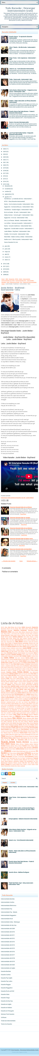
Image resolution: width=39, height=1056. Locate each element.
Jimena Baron (8, 687)
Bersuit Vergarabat (23, 643)
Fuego (2, 677)
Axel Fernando (19, 640)
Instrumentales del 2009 (8, 928)
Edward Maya (10, 667)
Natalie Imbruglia (5, 726)
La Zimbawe (19, 700)
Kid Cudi (6, 695)
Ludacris (33, 712)
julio (6, 246)
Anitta (10, 638)
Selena (13, 748)
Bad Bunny (19, 641)
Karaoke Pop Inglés (6, 978)
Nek (20, 726)
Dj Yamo (11, 664)
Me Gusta (21, 721)
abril (6, 254)
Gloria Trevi (35, 678)
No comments (10, 292)
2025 (4, 151)
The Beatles (8, 756)
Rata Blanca (24, 738)
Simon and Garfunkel (31, 751)
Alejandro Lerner (33, 630)
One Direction (25, 729)
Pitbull (3, 736)
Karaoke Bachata (6, 971)
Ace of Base (18, 627)
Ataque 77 (35, 638)
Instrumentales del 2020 (8, 964)
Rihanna (12, 744)
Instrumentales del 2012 (8, 938)
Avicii (7, 640)
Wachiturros (4, 762)
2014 (4, 181)
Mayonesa (9, 721)
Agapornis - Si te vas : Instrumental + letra (16, 217)
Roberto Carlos (29, 744)
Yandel (33, 764)
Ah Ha (12, 628)
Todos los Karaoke (6, 1024)
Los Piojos (27, 709)
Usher (4, 759)
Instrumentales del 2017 (8, 955)
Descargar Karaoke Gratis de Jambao (20, 517)
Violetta (22, 761)
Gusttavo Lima (30, 681)
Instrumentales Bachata (7, 899)
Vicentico (16, 759)
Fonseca (5, 675)
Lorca (2, 705)
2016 (4, 176)
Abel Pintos (11, 627)
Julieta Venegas (16, 691)
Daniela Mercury (26, 659)
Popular (5, 782)
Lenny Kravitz (22, 703)
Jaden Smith (18, 684)
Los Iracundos (34, 708)
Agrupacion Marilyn (6, 628)
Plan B (13, 736)
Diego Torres (27, 662)
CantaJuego (4, 649)
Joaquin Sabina (16, 687)
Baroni (6, 643)
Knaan (16, 695)
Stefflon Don (4, 754)
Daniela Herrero (18, 659)
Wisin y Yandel (5, 764)
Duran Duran (20, 665)
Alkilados (22, 633)
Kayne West (35, 692)
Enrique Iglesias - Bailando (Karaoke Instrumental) (23, 819)
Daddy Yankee (9, 658)
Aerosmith (28, 627)
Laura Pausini (15, 703)
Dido (22, 662)
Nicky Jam (15, 727)
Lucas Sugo (23, 712)
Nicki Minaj (9, 727)
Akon (20, 628)
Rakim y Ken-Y (12, 738)
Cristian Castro (26, 656)
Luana (17, 712)
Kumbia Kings (34, 695)
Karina (19, 692)
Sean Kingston (28, 747)
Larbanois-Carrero (10, 702)
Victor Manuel (23, 759)
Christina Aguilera (16, 654)
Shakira (7, 751)
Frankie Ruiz (35, 675)
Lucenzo (28, 712)
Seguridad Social (8, 748)
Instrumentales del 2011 (8, 935)
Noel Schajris (5, 729)
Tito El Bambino (29, 756)
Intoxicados (3, 684)
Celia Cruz (32, 651)
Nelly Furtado (24, 726)
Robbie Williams (20, 744)
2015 (4, 179)
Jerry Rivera (31, 686)
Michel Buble (9, 723)
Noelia (10, 729)
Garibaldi (15, 677)
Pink (32, 734)
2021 (4, 162)
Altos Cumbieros (34, 633)
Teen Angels (35, 754)
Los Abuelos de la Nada (13, 705)
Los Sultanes (33, 711)
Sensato (26, 748)
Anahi (2, 636)
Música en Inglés (14, 282)
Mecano (26, 721)
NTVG (20, 724)
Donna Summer (34, 664)
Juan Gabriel (19, 689)
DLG (2, 657)
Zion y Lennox (21, 766)
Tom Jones (6, 758)
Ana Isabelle (35, 635)
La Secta (7, 700)
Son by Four (34, 753)
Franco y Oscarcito (20, 675)
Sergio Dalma (32, 748)
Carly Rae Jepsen (13, 651)
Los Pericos (21, 709)
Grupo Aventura (11, 680)
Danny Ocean (11, 661)
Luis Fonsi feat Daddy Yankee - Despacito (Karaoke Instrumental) (21, 133)
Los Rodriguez (26, 711)
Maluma (18, 716)
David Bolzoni (30, 661)
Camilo (29, 648)
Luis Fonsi (16, 714)
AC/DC (2, 627)
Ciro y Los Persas (33, 654)
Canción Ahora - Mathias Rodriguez (19, 872)
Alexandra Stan (29, 632)
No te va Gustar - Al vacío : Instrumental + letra (17, 212)
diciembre (7, 186)
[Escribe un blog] (4, 500)
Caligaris (8, 648)
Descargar (11, 279)
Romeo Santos (10, 745)
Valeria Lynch (9, 759)
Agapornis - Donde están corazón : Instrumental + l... (19, 228)
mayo (6, 251)
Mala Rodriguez (5, 716)
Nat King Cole (26, 724)
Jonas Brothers (24, 687)
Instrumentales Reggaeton (8, 915)
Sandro (15, 747)
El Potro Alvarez (30, 668)
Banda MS (31, 641)
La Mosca (25, 698)
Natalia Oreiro (34, 724)
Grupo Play (26, 680)
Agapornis (35, 627)
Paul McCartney (15, 732)
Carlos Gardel (27, 649)
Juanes (7, 691)
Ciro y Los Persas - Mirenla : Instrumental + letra (17, 220)
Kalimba (3, 692)
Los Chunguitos (10, 708)
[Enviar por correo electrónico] (2, 500)
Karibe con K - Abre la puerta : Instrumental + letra (18, 239)
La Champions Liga (19, 697)
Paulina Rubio (24, 732)
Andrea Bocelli (8, 636)
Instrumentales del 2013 (8, 941)
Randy (18, 738)
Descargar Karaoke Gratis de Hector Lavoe (21, 538)
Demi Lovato (8, 662)
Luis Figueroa (9, 714)
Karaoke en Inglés (6, 1004)
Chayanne (9, 653)
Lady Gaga (26, 700)
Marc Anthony (17, 718)
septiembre (8, 194)
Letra (8, 282)
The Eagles (15, 756)
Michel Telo (16, 723)
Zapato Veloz (14, 766)
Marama (9, 718)
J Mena (13, 684)
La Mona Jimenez (18, 698)
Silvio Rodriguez (20, 751)
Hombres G (30, 683)
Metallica (31, 721)
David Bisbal (23, 661)
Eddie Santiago (34, 665)
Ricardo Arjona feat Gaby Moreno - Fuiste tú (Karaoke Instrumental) (21, 112)
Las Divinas (25, 702)
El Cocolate (28, 667)
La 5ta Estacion (9, 697)
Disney (33, 662)
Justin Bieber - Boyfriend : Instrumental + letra (17, 231)
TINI (8, 754)
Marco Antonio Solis (28, 718)
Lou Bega (8, 712)
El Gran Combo (11, 668)
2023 (4, 157)
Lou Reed (13, 712)
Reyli (37, 739)
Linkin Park (35, 703)
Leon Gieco (29, 703)
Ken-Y (24, 694)
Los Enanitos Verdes (19, 708)
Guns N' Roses (5, 681)
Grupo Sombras (33, 680)
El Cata (24, 667)
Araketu (25, 638)
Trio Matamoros (29, 758)
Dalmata (23, 657)
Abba (6, 627)
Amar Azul (13, 635)
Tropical (35, 758)
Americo (23, 635)
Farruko (25, 673)
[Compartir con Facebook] (8, 500)
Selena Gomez (20, 748)
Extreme (7, 673)
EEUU (16, 279)
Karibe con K (13, 692)
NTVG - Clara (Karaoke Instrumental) (14, 201)
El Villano (28, 670)
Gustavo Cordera (22, 681)
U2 (1, 759)
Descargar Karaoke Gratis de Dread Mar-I (21, 549)
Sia (12, 751)
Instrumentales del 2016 (8, 951)
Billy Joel (35, 643)
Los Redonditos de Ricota (15, 711)
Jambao (23, 684)
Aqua (21, 638)
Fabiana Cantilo (13, 673)
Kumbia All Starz (26, 695)
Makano (36, 714)
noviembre (8, 188)
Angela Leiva (4, 638)
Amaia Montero (5, 635)
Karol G (24, 692)
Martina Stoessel (31, 720)
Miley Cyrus (30, 723)
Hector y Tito (17, 683)
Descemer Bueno (17, 662)
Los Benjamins (10, 706)
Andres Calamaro (18, 636)
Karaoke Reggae (6, 984)
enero (6, 259)
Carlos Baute (20, 649)
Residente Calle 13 (24, 739)
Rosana (24, 745)
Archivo (13, 782)
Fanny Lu (20, 673)
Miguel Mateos (22, 723)
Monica (6, 724)
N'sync (16, 724)
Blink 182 (13, 644)
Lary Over (18, 702)
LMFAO (3, 697)
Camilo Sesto (35, 648)
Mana (28, 716)
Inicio (3, 279)
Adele (23, 627)
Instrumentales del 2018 (8, 958)
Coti (20, 656)
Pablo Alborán (24, 731)
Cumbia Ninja (34, 656)
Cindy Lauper (25, 654)
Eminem (3, 672)
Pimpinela (27, 734)
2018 (4, 170)
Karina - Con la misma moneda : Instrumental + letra (19, 204)
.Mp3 (7, 279)
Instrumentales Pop (21, 280)
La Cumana (27, 697)
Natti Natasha (14, 726)
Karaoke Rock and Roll (7, 991)
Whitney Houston (17, 762)
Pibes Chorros (21, 734)
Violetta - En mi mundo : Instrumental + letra (16, 234)
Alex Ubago (22, 632)
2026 (4, 149)
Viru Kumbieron (28, 761)
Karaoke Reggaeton (6, 988)
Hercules (24, 683)
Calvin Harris (19, 648)
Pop (21, 282)
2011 (4, 266)
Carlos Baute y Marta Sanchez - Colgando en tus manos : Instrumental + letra (23, 90)
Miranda (36, 723)
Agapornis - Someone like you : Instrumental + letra (18, 207)
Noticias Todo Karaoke (7, 1014)
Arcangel (30, 638)
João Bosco (12, 689)
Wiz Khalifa (13, 764)
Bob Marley (19, 644)
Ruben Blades (30, 745)
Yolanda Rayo (7, 766)
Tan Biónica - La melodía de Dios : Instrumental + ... (18, 198)
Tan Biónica (20, 754)
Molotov (2, 724)
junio (6, 249)
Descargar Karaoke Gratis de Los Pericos (21, 507)
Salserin (6, 747)
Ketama (32, 694)
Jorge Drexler (32, 687)
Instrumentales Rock (7, 918)
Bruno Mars (19, 646)
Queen (36, 736)
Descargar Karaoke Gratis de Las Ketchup (21, 528)
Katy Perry (29, 692)
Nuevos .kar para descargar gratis (19, 122)
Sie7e (14, 751)
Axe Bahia (11, 640)
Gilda (7, 678)
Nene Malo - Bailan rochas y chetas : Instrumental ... (19, 236)
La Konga (7, 698)
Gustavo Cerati (14, 681)
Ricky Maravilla (34, 742)
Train (23, 758)
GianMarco (20, 677)
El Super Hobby (21, 670)
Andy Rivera (27, 636)
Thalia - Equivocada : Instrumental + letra (20, 79)
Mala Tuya (12, 716)
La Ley (11, 698)
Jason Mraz (7, 686)
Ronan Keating (18, 745)
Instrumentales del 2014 (8, 945)
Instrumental (26, 279)
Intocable (36, 683)
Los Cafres (33, 706)
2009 (4, 272)
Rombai (3, 745)
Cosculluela (16, 656)
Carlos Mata (35, 649)
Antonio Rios (16, 638)
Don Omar (17, 664)
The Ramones (21, 756)
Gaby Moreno (8, 677)
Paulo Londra (32, 732)
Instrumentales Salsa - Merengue (10, 922)
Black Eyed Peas (6, 644)
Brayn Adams (34, 644)
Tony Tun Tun (18, 758)
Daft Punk (17, 657)
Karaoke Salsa (5, 994)
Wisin (36, 762)
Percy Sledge (15, 734)
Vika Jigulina (31, 759)
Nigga (20, 727)
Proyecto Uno (26, 736)
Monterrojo (11, 724)
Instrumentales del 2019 (8, 961)
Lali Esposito (33, 700)
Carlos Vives (4, 651)
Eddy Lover (4, 667)
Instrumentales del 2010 (8, 932)
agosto (7, 197)
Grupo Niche (19, 680)
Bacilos (33, 640)
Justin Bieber (30, 280)
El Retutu (8, 670)
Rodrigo (36, 744)
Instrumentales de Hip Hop (8, 925)
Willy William (31, 762)
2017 (4, 173)
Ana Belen (28, 635)
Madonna (31, 714)
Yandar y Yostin (27, 764)
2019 (4, 168)
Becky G (10, 643)
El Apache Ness (18, 667)
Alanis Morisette (29, 628)
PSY (19, 731)
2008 (4, 274)
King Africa (11, 695)
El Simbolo (13, 670)
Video (3, 284)
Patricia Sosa (7, 732)
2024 (4, 154)
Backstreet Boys (11, 641)
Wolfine (18, 764)
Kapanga (8, 692)
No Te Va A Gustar (33, 727)
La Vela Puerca (12, 700)
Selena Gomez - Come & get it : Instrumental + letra (18, 215)
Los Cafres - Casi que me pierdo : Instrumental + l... (18, 223)
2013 (4, 184)
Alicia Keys (17, 633)
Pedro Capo (9, 734)
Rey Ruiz (32, 739)
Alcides (36, 628)
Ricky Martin (5, 744)
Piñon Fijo (8, 736)
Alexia (5, 633)
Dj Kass (6, 664)
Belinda (16, 643)
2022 (4, 159)
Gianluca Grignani (28, 677)
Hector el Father (8, 683)
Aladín (23, 628)
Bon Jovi (24, 644)
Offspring (18, 729)
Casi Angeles (21, 651)
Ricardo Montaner (22, 742)
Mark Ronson (8, 720)
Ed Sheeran (26, 665)
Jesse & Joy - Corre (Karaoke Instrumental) (21, 68)
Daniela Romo (34, 659)
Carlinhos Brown (11, 649)
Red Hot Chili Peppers (33, 738)
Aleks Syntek (15, 632)
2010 (4, 269)
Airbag (16, 628)
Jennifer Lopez (15, 686)
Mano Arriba (34, 716)
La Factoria (33, 697)
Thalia (3, 756)
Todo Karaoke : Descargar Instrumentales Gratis (20, 9)
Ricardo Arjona (8, 741)
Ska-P (8, 753)
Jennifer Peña (23, 686)
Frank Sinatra (28, 675)
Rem (16, 739)
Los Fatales (28, 708)
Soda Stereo (20, 753)
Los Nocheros (5, 709)
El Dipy (5, 668)
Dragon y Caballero (5, 665)
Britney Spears (12, 646)
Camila (25, 648)
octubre (7, 191)
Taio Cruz (13, 754)
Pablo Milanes (31, 731)
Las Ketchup (32, 702)
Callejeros (13, 648)
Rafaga (6, 738)
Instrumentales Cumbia (7, 902)
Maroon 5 (15, 720)
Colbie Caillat (4, 656)
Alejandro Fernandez (20, 630)
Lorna (5, 705)
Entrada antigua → (32, 561)
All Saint (27, 633)
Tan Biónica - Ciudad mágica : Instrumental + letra (18, 209)
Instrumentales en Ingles (8, 280)
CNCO (24, 646)
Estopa (3, 673)
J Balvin (9, 684)
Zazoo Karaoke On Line (11, 242)
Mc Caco (15, 721)
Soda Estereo (13, 753)
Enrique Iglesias (23, 672)
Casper (26, 651)
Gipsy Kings (13, 678)
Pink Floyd (35, 734)
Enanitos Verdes (11, 672)
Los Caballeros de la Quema (22, 706)
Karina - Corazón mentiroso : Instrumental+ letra (17, 226)
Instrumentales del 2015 (8, 948)
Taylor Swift (27, 754)
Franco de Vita (12, 675)
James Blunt (29, 684)
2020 (4, 165)
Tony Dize (12, 758)
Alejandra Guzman (6, 630)
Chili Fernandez (29, 653)
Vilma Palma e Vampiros (12, 761)
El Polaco (23, 668)
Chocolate (8, 654)
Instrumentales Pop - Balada (9, 912)
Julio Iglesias (24, 691)
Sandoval (11, 747)
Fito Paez (33, 673)
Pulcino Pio (31, 736)
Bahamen (25, 641)
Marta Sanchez (22, 720)
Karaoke (4, 282)
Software (27, 753)
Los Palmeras (13, 709)
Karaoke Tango (5, 997)
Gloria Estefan (20, 678)
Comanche (10, 656)
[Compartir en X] (6, 500)
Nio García (24, 727)
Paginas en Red (23, 1052)
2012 (4, 263)
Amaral (19, 635)
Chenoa (15, 653)
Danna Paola (4, 661)
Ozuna (15, 731)
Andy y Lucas (34, 636)
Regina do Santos (5, 739)
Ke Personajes (19, 694)
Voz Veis (36, 761)
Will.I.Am (24, 762)
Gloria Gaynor (28, 678)
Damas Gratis (29, 657)
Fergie (29, 673)
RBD (2, 738)
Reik (12, 739)
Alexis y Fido (10, 633)
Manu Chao (4, 718)
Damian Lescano (9, 659)
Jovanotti (6, 689)
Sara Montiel (20, 747)
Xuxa (21, 764)
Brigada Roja (4, 646)
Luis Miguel (24, 714)
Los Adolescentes (25, 705)
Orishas (3, 731)
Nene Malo (32, 726)
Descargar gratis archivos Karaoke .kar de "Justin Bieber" (17, 497)
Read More (23, 514)
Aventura (3, 640)
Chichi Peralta (21, 653)
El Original (18, 668)
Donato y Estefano (25, 664)
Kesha (28, 694)
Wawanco (10, 762)
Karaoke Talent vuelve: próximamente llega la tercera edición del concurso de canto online (21, 808)
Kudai (20, 695)
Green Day (4, 680)
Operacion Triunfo (33, 729)
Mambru (23, 716)
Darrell (16, 661)
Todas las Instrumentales (29, 282)
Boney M (29, 644)
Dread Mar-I (13, 665)
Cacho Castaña (30, 646)
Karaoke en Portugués (7, 1011)
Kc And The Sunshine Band (7, 694)
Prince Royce (18, 736)
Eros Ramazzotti (34, 672)
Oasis (14, 729)
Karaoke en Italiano (6, 1007)
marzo (6, 257)
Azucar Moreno (27, 640)
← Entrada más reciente (8, 561)
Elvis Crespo (34, 670)
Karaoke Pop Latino (6, 981)
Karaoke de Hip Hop (7, 1001)
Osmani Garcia (8, 731)
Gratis (20, 279)
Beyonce (31, 643)
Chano (5, 653)
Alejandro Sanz (6, 632)
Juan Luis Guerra (29, 689)
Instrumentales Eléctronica (8, 905)
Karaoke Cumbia (5, 974)
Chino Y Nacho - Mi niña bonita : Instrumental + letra (23, 786)
